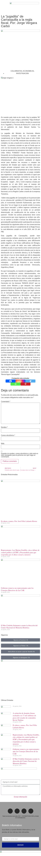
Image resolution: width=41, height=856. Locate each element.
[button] (2, 7)
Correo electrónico (8, 435)
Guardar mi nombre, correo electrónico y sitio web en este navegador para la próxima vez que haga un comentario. (19, 455)
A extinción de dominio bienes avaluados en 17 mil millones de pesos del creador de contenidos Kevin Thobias (24, 716)
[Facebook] (11, 381)
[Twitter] (30, 381)
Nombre (4, 427)
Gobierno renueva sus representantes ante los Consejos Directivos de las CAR (17, 589)
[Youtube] (30, 811)
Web (2, 443)
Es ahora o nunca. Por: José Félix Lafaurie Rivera (19, 521)
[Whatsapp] (15, 384)
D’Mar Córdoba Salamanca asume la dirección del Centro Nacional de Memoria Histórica (19, 626)
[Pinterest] (25, 384)
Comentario (5, 401)
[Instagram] (20, 381)
